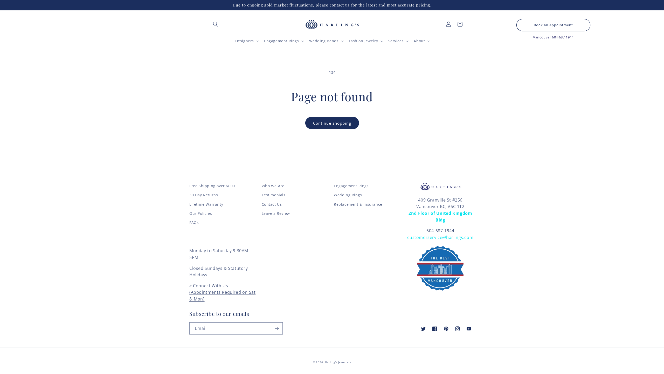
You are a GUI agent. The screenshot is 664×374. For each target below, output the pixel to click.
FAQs (194, 222)
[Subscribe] (276, 328)
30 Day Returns (203, 194)
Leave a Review (276, 213)
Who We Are (273, 185)
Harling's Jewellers (338, 362)
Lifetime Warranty (206, 204)
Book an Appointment (553, 25)
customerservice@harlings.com (440, 237)
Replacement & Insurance (358, 204)
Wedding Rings (348, 194)
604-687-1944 (440, 230)
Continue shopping (332, 123)
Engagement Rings (351, 185)
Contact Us (272, 204)
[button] (215, 24)
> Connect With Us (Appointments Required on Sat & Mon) (222, 292)
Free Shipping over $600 (212, 185)
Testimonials (274, 194)
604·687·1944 (562, 37)
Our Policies (200, 213)
